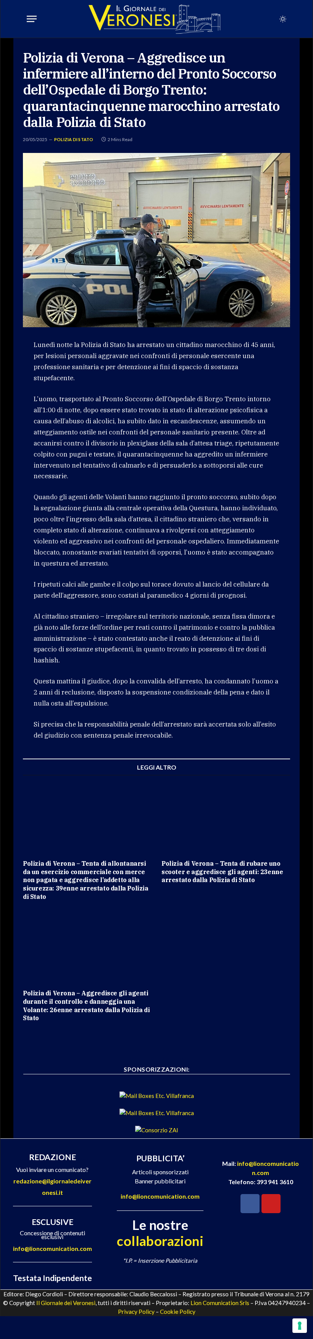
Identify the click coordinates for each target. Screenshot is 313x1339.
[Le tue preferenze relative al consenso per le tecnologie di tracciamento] (299, 1325)
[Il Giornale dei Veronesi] (155, 19)
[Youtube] (271, 1203)
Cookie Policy (177, 1311)
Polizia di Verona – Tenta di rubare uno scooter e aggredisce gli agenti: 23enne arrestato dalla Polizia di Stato (222, 872)
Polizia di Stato (74, 139)
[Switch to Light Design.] (282, 19)
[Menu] (32, 18)
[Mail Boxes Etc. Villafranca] (156, 1095)
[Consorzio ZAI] (156, 1130)
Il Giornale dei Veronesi (65, 1302)
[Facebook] (250, 1203)
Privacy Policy (136, 1311)
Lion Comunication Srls (219, 1302)
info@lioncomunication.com (52, 1248)
